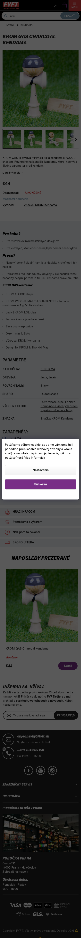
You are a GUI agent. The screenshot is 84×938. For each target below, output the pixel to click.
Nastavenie (40, 470)
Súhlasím (40, 484)
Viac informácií (34, 457)
